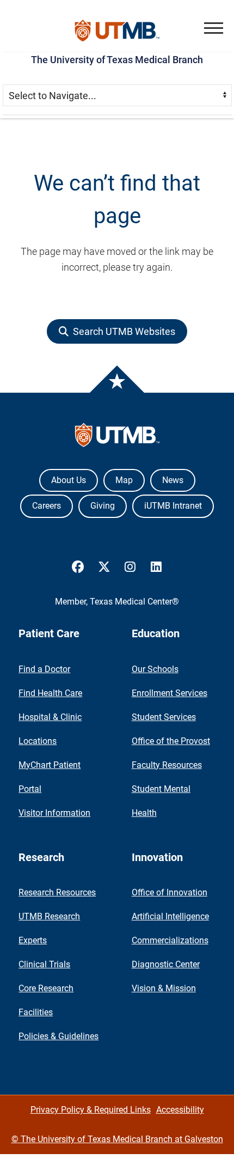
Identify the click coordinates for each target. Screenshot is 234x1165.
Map (124, 480)
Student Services (164, 717)
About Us (68, 480)
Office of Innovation (169, 892)
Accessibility (180, 1110)
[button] (213, 28)
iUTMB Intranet (173, 506)
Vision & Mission (164, 988)
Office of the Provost (171, 741)
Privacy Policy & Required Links (90, 1110)
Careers (46, 506)
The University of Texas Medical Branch (117, 59)
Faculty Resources (167, 765)
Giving (102, 506)
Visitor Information (54, 813)
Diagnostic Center (166, 964)
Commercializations (170, 940)
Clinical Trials (44, 964)
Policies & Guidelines (58, 1036)
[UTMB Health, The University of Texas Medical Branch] (117, 438)
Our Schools (155, 669)
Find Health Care (50, 693)
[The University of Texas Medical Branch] (117, 31)
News (172, 480)
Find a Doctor (44, 669)
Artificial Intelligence (170, 916)
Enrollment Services (169, 693)
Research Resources (57, 892)
